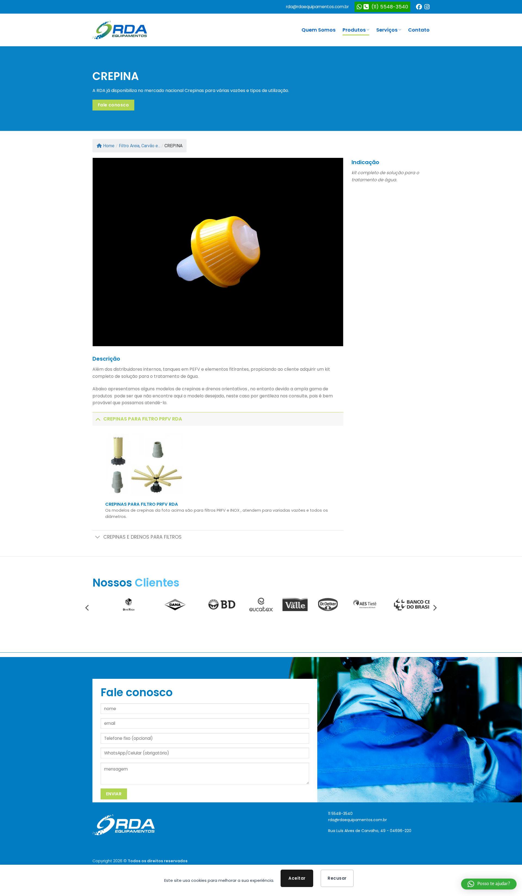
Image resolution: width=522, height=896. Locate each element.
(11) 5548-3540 (388, 6)
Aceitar (296, 878)
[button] (489, 884)
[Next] (331, 252)
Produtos (354, 29)
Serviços (386, 29)
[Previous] (104, 252)
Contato (419, 29)
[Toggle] (97, 419)
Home (108, 145)
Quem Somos (318, 29)
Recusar (337, 878)
